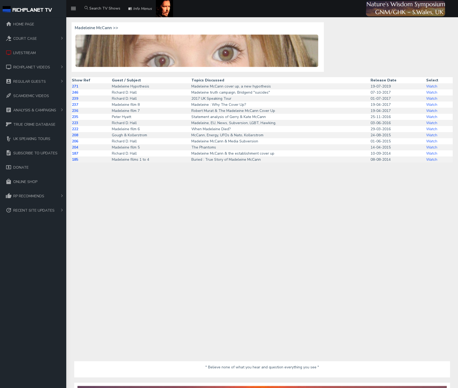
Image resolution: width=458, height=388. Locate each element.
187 (75, 153)
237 (75, 104)
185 (75, 159)
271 (75, 86)
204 (75, 147)
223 (75, 122)
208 (75, 135)
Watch (431, 86)
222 (75, 129)
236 (75, 110)
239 (75, 98)
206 (75, 141)
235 (75, 116)
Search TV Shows (104, 8)
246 (75, 92)
